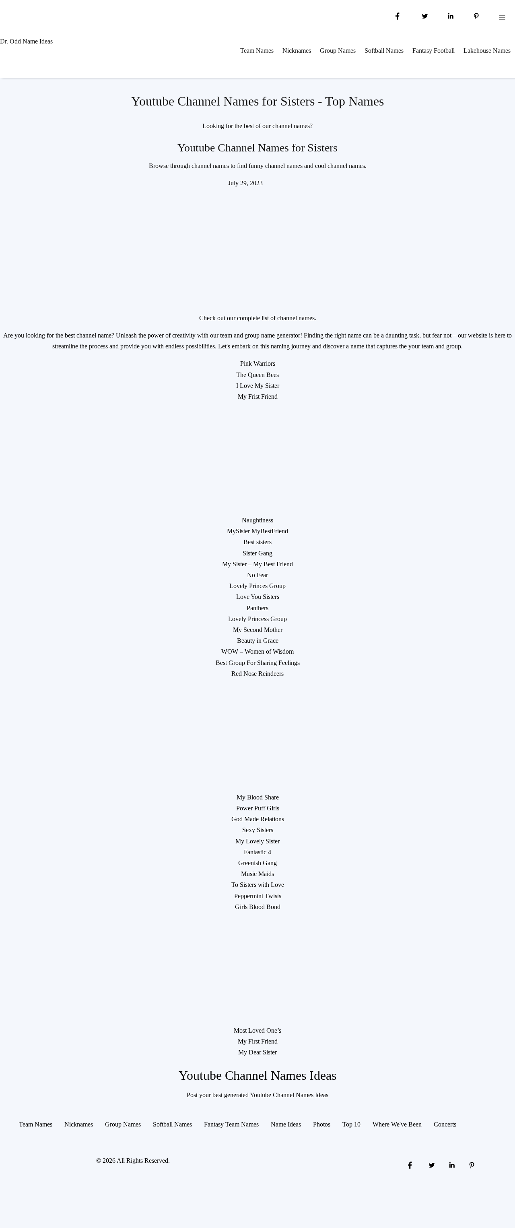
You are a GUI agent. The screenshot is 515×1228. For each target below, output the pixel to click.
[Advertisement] (257, 245)
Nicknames (296, 50)
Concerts (445, 1124)
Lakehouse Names (487, 50)
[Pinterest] (476, 15)
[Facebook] (397, 15)
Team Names (257, 50)
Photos (321, 1124)
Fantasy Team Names (231, 1124)
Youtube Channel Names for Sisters (257, 147)
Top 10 (351, 1124)
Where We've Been (397, 1124)
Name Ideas (286, 1124)
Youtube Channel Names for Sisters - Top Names (257, 101)
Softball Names (384, 50)
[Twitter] (424, 15)
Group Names (338, 50)
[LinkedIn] (451, 15)
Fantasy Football (433, 50)
